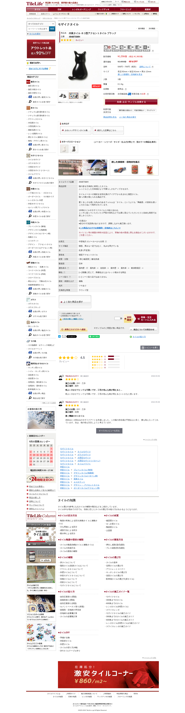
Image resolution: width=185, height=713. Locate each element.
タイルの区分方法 (68, 515)
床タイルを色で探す (40, 150)
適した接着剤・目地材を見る (130, 74)
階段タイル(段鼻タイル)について (74, 566)
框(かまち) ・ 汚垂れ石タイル (39, 281)
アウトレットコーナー (115, 569)
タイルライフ (77, 704)
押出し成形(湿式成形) (115, 545)
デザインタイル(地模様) (37, 230)
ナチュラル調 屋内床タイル (39, 116)
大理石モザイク (34, 167)
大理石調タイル (34, 126)
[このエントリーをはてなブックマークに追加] (59, 337)
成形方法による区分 (68, 530)
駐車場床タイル (34, 389)
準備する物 (65, 637)
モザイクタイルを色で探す (43, 183)
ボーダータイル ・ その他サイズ (41, 197)
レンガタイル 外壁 (35, 200)
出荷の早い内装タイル (41, 252)
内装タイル (65, 467)
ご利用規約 (107, 694)
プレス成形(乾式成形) (115, 548)
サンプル (137, 13)
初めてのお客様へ (36, 486)
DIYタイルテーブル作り (70, 651)
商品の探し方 (34, 497)
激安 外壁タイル (34, 93)
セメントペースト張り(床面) (72, 606)
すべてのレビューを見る (109, 431)
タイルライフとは (53, 694)
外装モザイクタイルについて (72, 575)
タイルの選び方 (113, 557)
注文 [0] (152, 2)
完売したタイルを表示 (49, 403)
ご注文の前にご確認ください (72, 319)
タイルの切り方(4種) (69, 647)
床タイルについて (67, 562)
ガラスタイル (33, 304)
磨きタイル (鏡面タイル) (37, 137)
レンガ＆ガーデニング (81, 9)
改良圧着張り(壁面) (68, 597)
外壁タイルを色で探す (41, 216)
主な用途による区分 (68, 527)
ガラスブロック (34, 307)
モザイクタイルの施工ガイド (118, 613)
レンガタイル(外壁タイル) (117, 606)
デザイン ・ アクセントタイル (40, 244)
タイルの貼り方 (139, 337)
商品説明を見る (110, 117)
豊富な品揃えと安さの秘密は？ (42, 490)
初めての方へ (101, 13)
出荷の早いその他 (39, 353)
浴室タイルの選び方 (114, 575)
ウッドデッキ (103, 9)
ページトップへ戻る (151, 439)
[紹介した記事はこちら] (108, 134)
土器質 (109, 530)
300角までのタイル (114, 600)
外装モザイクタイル (36, 204)
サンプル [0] (140, 2)
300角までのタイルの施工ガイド (120, 616)
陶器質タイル (112, 527)
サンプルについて (36, 505)
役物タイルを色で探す (41, 294)
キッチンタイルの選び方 (116, 572)
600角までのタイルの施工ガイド (120, 620)
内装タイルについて (68, 582)
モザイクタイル (47, 18)
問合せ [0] (127, 2)
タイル (37, 9)
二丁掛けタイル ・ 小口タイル (40, 193)
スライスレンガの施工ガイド (118, 626)
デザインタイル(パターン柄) (39, 234)
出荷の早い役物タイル (41, 289)
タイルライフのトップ (33, 18)
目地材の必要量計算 (68, 613)
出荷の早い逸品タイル (41, 330)
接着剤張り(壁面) (67, 600)
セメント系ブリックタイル (38, 207)
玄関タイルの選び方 (114, 566)
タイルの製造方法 (114, 539)
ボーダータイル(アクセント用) (40, 248)
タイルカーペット (35, 349)
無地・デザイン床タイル (38, 141)
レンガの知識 (87, 697)
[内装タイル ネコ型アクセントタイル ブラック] (80, 67)
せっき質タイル (112, 524)
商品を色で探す (38, 398)
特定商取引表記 (122, 694)
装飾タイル (32, 237)
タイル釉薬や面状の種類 (71, 539)
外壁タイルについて (68, 572)
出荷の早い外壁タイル (41, 212)
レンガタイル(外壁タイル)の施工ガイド (123, 623)
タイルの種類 (66, 557)
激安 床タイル (33, 86)
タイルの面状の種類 (68, 551)
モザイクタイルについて (70, 585)
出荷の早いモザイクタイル (43, 178)
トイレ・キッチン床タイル (38, 371)
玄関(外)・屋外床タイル (37, 386)
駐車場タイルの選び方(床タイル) (120, 579)
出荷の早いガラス (39, 312)
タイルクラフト (34, 174)
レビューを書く (151, 347)
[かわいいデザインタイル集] (75, 134)
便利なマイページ (36, 509)
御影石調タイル (34, 130)
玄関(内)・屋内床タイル (37, 382)
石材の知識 (72, 697)
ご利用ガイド (115, 13)
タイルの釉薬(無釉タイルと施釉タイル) (77, 545)
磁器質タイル (112, 520)
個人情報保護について (89, 694)
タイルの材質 (112, 515)
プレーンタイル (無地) (37, 226)
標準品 (155, 13)
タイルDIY (65, 632)
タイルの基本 (112, 562)
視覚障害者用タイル (36, 285)
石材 (59, 9)
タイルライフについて (38, 494)
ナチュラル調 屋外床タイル (39, 112)
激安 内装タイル (34, 89)
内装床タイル (66, 641)
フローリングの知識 (124, 697)
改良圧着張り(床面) (68, 603)
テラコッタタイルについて (71, 569)
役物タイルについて (68, 579)
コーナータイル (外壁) (37, 270)
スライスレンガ (112, 610)
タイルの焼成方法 (67, 548)
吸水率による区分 (67, 533)
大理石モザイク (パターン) (38, 170)
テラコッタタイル (35, 119)
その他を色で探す (39, 358)
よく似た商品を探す (127, 117)
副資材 (148, 9)
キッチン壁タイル (35, 368)
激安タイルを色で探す (41, 102)
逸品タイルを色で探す (41, 335)
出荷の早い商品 (38, 393)
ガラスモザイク (34, 163)
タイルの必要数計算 (68, 616)
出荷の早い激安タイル (41, 97)
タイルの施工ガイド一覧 (117, 591)
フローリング (125, 9)
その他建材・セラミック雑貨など (41, 345)
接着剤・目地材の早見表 (70, 610)
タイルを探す (35, 34)
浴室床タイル (33, 375)
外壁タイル (65, 644)
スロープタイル (34, 278)
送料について (127, 13)
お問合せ (146, 13)
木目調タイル (33, 123)
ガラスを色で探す (39, 316)
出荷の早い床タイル (40, 145)
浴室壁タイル (33, 378)
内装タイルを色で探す (41, 257)
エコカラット (33, 241)
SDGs (136, 694)
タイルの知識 (58, 697)
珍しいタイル (33, 326)
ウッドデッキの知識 (104, 697)
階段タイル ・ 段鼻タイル (38, 267)
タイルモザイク (34, 160)
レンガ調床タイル (35, 134)
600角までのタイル (114, 603)
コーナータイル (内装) (37, 274)
